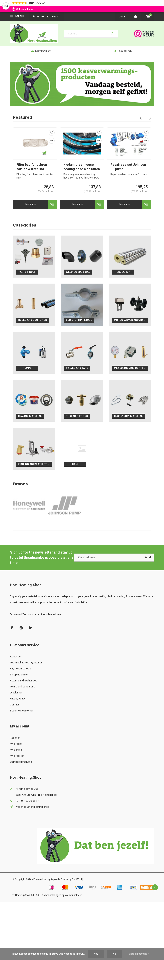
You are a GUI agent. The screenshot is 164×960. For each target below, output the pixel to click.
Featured (22, 117)
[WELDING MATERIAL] (82, 256)
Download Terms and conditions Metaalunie (35, 614)
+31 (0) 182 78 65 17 (48, 16)
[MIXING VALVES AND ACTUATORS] (130, 304)
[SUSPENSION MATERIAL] (130, 400)
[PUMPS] (34, 352)
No (114, 953)
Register (15, 737)
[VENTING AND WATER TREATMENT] (34, 448)
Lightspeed (53, 879)
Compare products (21, 761)
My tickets (16, 749)
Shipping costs (19, 674)
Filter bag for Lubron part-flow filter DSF (31, 167)
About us (15, 656)
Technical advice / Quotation (26, 662)
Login (122, 16)
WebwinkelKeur (73, 895)
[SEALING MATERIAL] (34, 400)
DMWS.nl (77, 879)
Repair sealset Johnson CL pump (128, 167)
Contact (14, 704)
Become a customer (21, 710)
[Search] (112, 34)
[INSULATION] (130, 256)
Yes (96, 953)
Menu (19, 16)
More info (30, 204)
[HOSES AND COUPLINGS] (34, 304)
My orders (16, 743)
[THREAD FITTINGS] (82, 400)
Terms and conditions (22, 686)
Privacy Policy (17, 698)
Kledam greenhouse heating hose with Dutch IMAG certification (81, 167)
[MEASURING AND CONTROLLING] (130, 352)
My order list (17, 755)
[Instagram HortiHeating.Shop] (21, 627)
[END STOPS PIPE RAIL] (82, 304)
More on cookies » (139, 953)
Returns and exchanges (23, 680)
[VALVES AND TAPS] (82, 352)
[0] (147, 16)
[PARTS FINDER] (34, 256)
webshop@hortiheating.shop (32, 806)
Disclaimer (16, 692)
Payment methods (20, 668)
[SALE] (82, 448)
